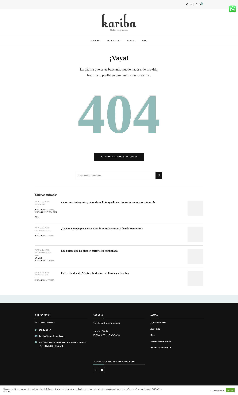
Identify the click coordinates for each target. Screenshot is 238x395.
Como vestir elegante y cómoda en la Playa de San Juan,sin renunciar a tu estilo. (108, 202)
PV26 (37, 217)
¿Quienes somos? (158, 322)
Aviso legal (155, 329)
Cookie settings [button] (217, 390)
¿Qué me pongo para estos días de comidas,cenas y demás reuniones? (102, 228)
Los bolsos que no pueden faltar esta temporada (89, 250)
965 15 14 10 (45, 330)
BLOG (144, 41)
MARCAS (95, 41)
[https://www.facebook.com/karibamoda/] (102, 370)
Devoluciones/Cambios (160, 341)
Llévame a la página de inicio (119, 157)
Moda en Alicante (44, 210)
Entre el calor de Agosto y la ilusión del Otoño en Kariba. (95, 272)
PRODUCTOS (113, 41)
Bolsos (38, 258)
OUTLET (131, 41)
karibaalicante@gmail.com (51, 336)
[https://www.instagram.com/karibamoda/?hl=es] (95, 370)
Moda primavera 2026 (46, 212)
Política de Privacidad (160, 347)
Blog (152, 335)
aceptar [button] (230, 390)
